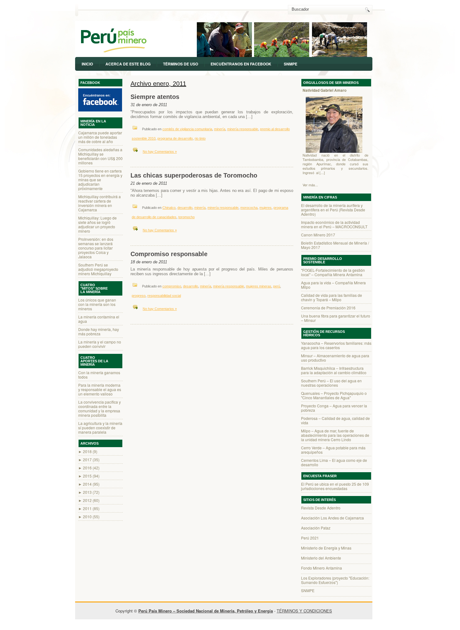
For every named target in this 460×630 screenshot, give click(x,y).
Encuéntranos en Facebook (241, 64)
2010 (87, 516)
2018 (87, 451)
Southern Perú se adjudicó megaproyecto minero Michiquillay (98, 269)
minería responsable (242, 129)
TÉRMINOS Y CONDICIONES (304, 611)
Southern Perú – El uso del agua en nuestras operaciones (331, 383)
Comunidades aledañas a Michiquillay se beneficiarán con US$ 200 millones (100, 156)
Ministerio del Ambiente (321, 557)
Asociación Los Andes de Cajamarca (332, 517)
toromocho (186, 217)
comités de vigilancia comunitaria (187, 129)
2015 (87, 475)
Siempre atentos (154, 96)
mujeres (265, 207)
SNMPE (290, 64)
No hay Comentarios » (160, 151)
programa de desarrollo (175, 138)
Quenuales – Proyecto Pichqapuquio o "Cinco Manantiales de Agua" (334, 395)
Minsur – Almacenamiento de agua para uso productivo (335, 358)
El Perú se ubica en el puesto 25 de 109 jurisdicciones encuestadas (335, 486)
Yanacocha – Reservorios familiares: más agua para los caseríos (336, 345)
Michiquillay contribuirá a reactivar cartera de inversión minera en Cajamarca (99, 203)
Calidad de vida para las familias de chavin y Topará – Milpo (331, 297)
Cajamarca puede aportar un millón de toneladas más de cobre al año (100, 137)
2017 (87, 459)
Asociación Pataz (315, 527)
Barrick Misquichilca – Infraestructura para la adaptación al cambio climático (333, 370)
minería (219, 129)
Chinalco (169, 207)
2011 (87, 508)
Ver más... (310, 184)
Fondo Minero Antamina (321, 568)
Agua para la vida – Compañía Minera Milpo (333, 285)
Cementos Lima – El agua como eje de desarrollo (334, 462)
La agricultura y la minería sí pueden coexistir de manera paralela (100, 428)
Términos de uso (180, 64)
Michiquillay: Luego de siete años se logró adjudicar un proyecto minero (97, 224)
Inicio (87, 64)
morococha (249, 207)
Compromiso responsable (168, 253)
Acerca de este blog (128, 64)
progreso (139, 295)
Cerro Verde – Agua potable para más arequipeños (333, 450)
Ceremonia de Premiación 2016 (328, 307)
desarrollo (184, 207)
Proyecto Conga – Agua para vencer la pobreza (334, 408)
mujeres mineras (258, 286)
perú (276, 286)
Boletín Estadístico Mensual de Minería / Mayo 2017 (335, 245)
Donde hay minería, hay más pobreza (98, 331)
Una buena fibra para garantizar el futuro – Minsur (335, 318)
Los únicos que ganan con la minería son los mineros (97, 304)
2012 (87, 500)
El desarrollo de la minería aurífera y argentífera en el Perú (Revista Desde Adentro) (333, 210)
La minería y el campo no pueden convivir (99, 344)
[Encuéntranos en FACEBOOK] (100, 99)
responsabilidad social (164, 295)
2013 (87, 492)
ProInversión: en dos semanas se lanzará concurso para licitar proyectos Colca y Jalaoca (95, 247)
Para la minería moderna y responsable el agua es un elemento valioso (99, 389)
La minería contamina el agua (98, 319)
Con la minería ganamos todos (99, 375)
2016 (87, 467)
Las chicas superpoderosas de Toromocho (193, 175)
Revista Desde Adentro (320, 507)
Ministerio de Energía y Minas (326, 547)
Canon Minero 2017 (318, 234)
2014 (87, 484)
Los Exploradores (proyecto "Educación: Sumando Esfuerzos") (335, 580)
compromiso (171, 286)
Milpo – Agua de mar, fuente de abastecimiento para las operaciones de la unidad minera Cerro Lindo (335, 435)
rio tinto (200, 138)
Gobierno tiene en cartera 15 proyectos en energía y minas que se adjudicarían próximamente (100, 179)
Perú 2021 (310, 537)
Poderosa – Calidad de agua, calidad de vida (335, 420)
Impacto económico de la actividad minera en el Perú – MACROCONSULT (334, 224)
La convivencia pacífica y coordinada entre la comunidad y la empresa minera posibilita (99, 408)
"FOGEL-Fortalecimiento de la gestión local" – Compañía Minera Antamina (333, 272)
